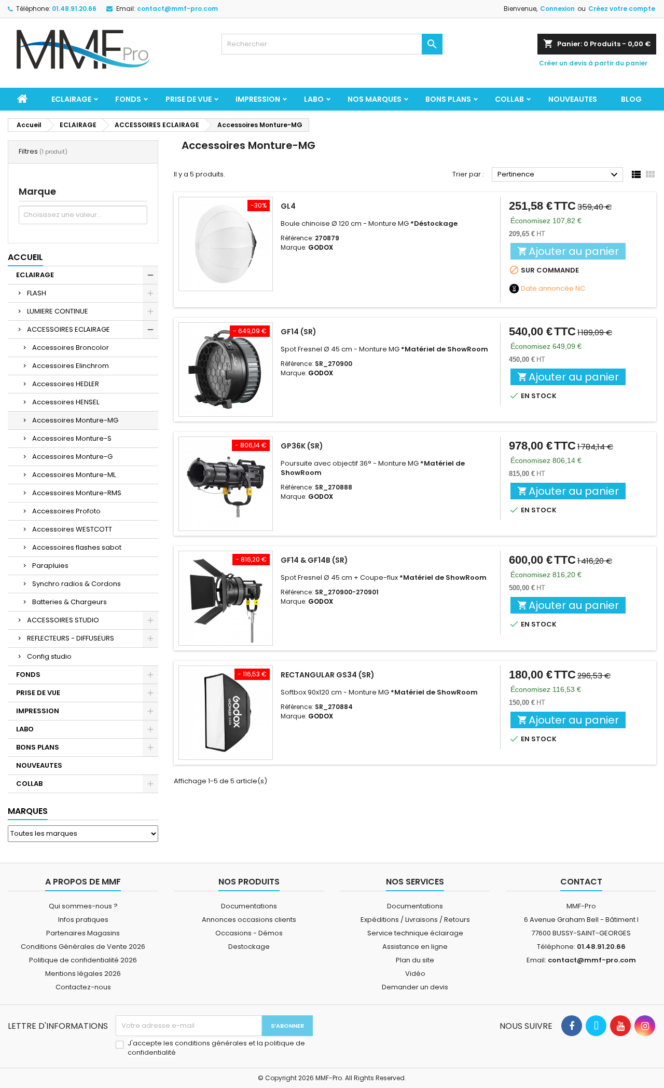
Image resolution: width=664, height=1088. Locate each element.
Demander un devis (415, 987)
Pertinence (558, 175)
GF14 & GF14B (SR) (314, 560)
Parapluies (50, 565)
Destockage (249, 946)
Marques (28, 811)
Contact (581, 882)
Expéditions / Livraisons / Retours (415, 919)
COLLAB (509, 99)
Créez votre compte (621, 8)
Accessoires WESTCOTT (72, 529)
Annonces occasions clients (249, 919)
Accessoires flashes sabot (76, 547)
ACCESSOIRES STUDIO (63, 620)
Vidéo (415, 973)
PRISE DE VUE (188, 99)
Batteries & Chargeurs (69, 602)
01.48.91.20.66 (74, 8)
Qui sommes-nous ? (83, 906)
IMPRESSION (258, 99)
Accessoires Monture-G (72, 456)
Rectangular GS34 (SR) (328, 675)
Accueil (25, 257)
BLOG (631, 99)
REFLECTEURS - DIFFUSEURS (70, 638)
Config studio (49, 656)
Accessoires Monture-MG (75, 420)
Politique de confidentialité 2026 (83, 960)
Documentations (249, 906)
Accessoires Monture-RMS (76, 493)
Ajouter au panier (568, 251)
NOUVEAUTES (572, 99)
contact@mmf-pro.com (177, 8)
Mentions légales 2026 (83, 973)
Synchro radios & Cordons (76, 584)
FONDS (128, 99)
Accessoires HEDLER (65, 384)
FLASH (36, 293)
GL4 (288, 206)
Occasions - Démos (249, 933)
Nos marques (375, 99)
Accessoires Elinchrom (70, 366)
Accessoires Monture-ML (74, 475)
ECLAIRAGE (71, 99)
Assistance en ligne (415, 946)
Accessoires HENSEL (65, 402)
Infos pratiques (83, 919)
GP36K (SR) (302, 446)
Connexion (557, 8)
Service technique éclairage (415, 933)
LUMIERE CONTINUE (57, 311)
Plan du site (415, 960)
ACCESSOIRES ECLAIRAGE (68, 329)
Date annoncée (547, 288)
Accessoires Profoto (66, 511)
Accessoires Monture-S (72, 438)
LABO (314, 99)
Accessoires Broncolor (70, 347)
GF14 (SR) (298, 332)
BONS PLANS (448, 99)
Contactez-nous (83, 987)
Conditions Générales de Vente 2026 (83, 946)
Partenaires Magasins (83, 933)
